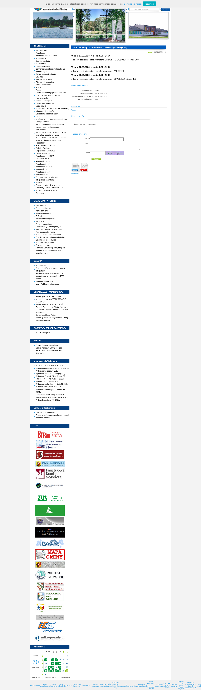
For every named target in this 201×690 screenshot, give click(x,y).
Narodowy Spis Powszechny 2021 (49, 188)
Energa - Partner (42, 122)
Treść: (87, 143)
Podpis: (87, 139)
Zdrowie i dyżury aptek (45, 82)
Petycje (39, 183)
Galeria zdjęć (41, 266)
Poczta (38, 90)
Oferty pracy (40, 116)
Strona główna (41, 50)
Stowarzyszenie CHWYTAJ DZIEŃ (49, 304)
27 (56, 671)
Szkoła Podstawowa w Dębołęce (49, 348)
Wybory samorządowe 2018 (47, 371)
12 (53, 663)
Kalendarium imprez (44, 101)
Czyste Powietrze (43, 153)
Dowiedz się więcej (133, 4)
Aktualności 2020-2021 (45, 167)
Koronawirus (41, 58)
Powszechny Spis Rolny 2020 (48, 185)
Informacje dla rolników (45, 111)
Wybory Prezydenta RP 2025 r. (48, 400)
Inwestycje (40, 221)
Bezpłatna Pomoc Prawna (46, 146)
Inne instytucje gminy (44, 80)
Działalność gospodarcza (46, 240)
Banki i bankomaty (43, 85)
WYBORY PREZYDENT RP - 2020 (49, 366)
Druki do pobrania (43, 245)
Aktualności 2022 (43, 169)
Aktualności (40, 53)
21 (60, 667)
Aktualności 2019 (43, 164)
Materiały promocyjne (44, 281)
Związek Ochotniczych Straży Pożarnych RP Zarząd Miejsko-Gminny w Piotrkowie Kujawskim (52, 309)
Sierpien (48, 677)
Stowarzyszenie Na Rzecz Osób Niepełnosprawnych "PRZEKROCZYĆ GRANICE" (51, 299)
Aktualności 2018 (43, 161)
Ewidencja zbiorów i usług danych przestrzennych (190, 685)
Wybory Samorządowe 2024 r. (48, 382)
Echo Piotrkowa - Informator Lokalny (50, 237)
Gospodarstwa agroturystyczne (48, 95)
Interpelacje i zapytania (45, 180)
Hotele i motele (42, 98)
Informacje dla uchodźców (46, 56)
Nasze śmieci (41, 64)
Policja (38, 87)
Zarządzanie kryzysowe (45, 219)
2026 (53, 677)
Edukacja (39, 77)
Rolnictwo (40, 193)
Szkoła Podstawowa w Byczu (47, 345)
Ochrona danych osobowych (47, 177)
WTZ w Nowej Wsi (43, 333)
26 (53, 671)
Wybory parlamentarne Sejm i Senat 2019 (52, 368)
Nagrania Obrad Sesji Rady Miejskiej (50, 248)
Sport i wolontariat (43, 61)
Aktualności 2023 (43, 172)
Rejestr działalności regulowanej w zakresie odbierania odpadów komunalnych (50, 127)
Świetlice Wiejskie (43, 148)
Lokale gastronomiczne (45, 103)
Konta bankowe (42, 211)
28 (60, 671)
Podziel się (75, 173)
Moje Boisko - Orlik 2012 (45, 151)
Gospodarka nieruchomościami (48, 235)
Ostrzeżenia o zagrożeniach (47, 114)
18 (49, 667)
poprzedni (36, 677)
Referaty (39, 216)
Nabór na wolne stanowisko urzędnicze (51, 119)
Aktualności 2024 (43, 175)
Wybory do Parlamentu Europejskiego (51, 374)
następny (64, 677)
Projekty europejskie (44, 224)
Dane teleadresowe (44, 208)
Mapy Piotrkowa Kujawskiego (47, 284)
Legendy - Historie (43, 66)
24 (46, 671)
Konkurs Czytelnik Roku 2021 (47, 190)
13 (56, 663)
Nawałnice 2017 (42, 159)
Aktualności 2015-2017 (45, 156)
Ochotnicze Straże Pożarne (47, 315)
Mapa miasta (41, 106)
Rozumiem (149, 4)
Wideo (38, 279)
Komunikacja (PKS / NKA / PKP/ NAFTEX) (52, 109)
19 (53, 667)
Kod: (88, 153)
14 (60, 663)
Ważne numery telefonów (46, 74)
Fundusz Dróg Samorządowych (48, 227)
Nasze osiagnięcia (43, 213)
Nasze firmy (40, 143)
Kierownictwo (41, 206)
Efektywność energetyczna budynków (51, 93)
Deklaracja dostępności (45, 412)
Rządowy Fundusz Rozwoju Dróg (49, 229)
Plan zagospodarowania (45, 232)
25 (49, 671)
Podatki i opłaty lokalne (45, 243)
